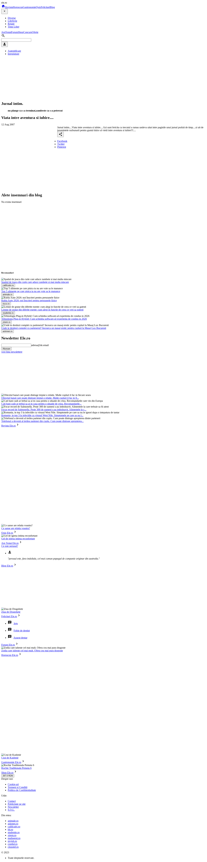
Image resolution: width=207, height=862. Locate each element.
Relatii (11, 23)
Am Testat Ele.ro (10, 543)
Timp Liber (13, 26)
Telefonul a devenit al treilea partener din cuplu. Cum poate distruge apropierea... (42, 421)
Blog (52, 7)
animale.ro (13, 820)
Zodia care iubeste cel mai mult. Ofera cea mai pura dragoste (32, 650)
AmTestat (6, 32)
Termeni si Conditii (17, 787)
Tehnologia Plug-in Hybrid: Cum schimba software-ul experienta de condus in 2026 (44, 319)
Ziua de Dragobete (10, 611)
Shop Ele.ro (7, 772)
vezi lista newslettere (11, 351)
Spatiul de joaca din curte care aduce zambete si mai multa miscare (35, 282)
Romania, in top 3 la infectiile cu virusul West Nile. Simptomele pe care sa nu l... (42, 415)
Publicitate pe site (17, 804)
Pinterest (61, 147)
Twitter (61, 144)
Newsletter (13, 807)
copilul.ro (12, 844)
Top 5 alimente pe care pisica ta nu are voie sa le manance (30, 291)
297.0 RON (8, 776)
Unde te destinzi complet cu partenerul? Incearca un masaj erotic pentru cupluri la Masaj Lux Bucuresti (53, 328)
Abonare (6, 349)
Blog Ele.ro (7, 565)
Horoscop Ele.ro (9, 655)
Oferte (35, 32)
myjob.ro (12, 841)
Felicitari (45, 7)
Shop (20, 32)
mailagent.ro (14, 838)
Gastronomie (29, 7)
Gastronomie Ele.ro (11, 762)
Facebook (62, 141)
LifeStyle (12, 21)
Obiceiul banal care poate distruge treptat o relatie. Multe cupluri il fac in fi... (40, 398)
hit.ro (10, 829)
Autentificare (14, 51)
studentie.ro (14, 832)
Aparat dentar (20, 637)
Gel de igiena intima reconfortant (18, 538)
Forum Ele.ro (8, 644)
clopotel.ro (13, 847)
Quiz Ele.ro (7, 532)
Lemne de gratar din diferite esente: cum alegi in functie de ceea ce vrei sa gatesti (42, 309)
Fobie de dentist (22, 630)
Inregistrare (13, 53)
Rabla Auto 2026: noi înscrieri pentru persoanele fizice (29, 300)
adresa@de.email (40, 345)
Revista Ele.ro (8, 425)
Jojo (16, 623)
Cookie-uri (13, 784)
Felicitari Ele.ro (9, 616)
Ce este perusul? (9, 546)
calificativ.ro (14, 826)
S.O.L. (11, 809)
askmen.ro (13, 823)
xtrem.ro (12, 835)
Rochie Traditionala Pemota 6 (16, 768)
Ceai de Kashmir (9, 757)
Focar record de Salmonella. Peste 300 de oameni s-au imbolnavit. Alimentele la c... (43, 409)
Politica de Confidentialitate (22, 790)
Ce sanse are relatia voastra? (15, 528)
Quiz (38, 7)
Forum (14, 32)
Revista (9, 7)
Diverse (12, 18)
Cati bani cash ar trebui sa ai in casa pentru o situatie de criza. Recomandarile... (41, 403)
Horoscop (18, 7)
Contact (12, 801)
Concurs (27, 32)
